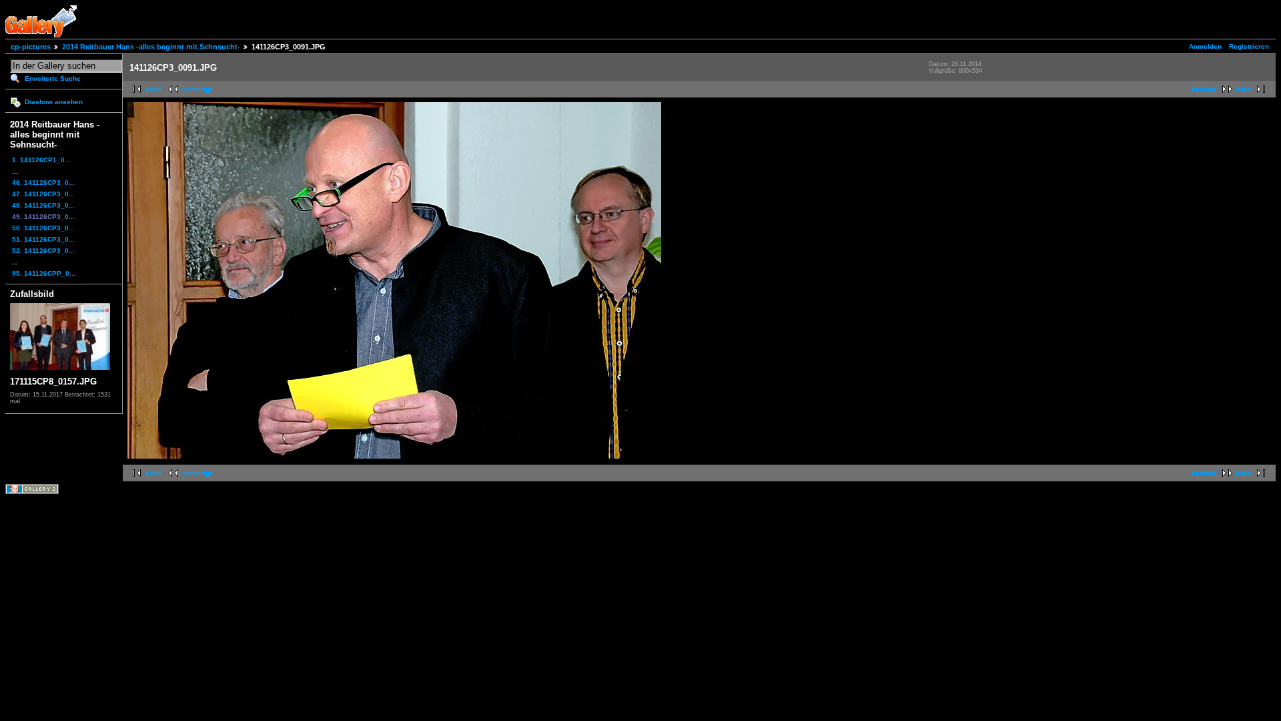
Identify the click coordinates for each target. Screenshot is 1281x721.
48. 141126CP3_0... (43, 205)
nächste (1205, 89)
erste (153, 89)
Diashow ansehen (54, 101)
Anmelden (1205, 46)
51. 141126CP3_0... (43, 239)
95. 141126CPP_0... (43, 273)
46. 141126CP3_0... (43, 182)
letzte (1244, 89)
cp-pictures (31, 47)
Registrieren (1249, 46)
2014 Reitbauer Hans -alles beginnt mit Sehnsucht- (151, 47)
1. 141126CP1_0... (41, 160)
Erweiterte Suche (53, 78)
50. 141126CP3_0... (43, 228)
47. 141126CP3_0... (43, 194)
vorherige (198, 89)
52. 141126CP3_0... (43, 250)
